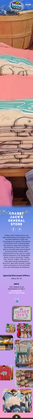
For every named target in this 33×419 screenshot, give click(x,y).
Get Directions (16, 291)
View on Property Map (16, 293)
